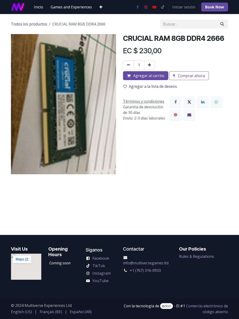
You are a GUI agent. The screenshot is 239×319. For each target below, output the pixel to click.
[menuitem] (38, 7)
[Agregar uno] (149, 64)
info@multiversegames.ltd (146, 263)
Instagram (101, 273)
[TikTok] (162, 7)
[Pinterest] (175, 114)
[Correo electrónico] (189, 114)
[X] (189, 101)
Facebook (100, 258)
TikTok (98, 265)
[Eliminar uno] (128, 64)
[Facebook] (137, 7)
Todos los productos (29, 24)
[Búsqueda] (222, 24)
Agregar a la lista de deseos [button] (153, 86)
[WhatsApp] (216, 101)
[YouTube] (154, 7)
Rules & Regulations (196, 256)
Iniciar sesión (183, 7)
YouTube (100, 280)
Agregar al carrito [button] (148, 75)
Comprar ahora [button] (191, 75)
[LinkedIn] (202, 101)
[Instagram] (146, 7)
